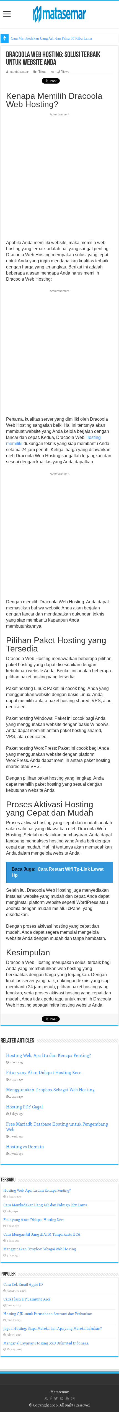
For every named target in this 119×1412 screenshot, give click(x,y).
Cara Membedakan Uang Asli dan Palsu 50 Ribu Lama (51, 38)
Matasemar (59, 1391)
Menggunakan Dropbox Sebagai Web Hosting (50, 1089)
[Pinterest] (62, 1398)
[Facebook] (51, 1398)
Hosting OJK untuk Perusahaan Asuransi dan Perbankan (47, 1313)
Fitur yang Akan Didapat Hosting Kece (43, 1072)
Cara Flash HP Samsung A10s (26, 1299)
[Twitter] (56, 1398)
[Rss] (46, 1398)
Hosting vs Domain (25, 1146)
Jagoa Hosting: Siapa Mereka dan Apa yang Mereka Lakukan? (52, 1328)
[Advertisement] (59, 177)
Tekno (42, 71)
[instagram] (73, 1398)
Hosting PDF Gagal (24, 1107)
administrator (20, 71)
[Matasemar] (59, 13)
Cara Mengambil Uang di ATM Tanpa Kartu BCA (41, 1234)
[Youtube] (67, 1398)
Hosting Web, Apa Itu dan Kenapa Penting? (48, 1055)
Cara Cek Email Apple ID (23, 1284)
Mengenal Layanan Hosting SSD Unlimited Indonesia (46, 1343)
